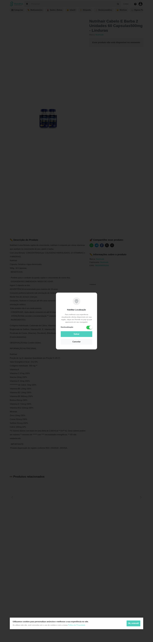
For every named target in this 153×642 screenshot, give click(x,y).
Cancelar (76, 342)
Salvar (76, 334)
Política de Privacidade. (77, 625)
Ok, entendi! (133, 623)
